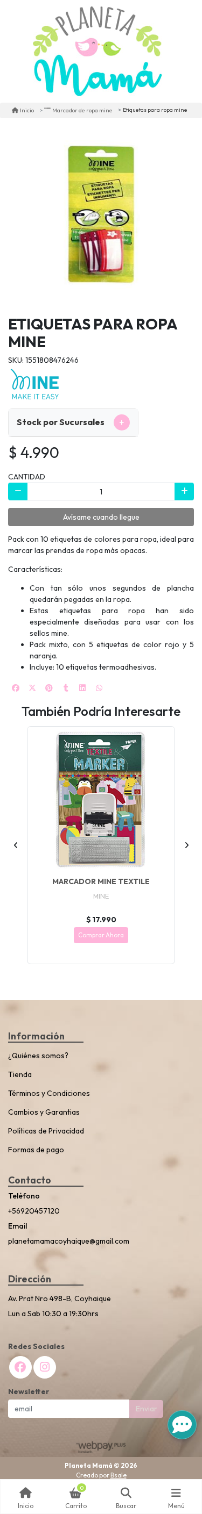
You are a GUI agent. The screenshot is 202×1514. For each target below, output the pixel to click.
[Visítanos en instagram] (44, 1367)
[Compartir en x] (32, 687)
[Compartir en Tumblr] (65, 687)
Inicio (27, 110)
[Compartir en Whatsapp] (99, 687)
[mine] (35, 384)
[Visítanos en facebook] (20, 1367)
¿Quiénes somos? (38, 1055)
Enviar (146, 1408)
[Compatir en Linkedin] (82, 687)
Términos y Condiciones (49, 1093)
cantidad (26, 477)
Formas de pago (36, 1149)
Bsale (118, 1475)
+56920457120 (34, 1211)
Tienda (20, 1074)
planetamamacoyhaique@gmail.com (68, 1241)
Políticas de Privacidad (46, 1131)
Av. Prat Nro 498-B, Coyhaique (59, 1298)
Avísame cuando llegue (101, 517)
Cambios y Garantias (44, 1112)
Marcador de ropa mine (82, 110)
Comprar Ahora (101, 935)
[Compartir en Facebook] (15, 687)
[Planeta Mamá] (97, 51)
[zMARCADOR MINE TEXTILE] (101, 800)
